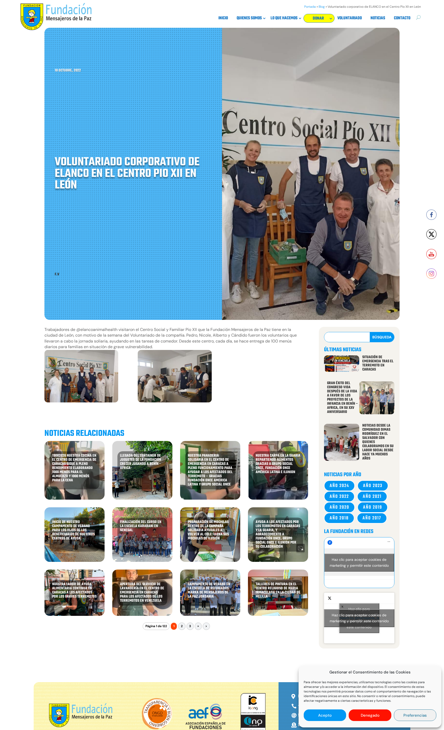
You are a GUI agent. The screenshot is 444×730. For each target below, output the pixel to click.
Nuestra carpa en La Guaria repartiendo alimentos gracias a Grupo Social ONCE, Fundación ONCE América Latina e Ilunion (278, 464)
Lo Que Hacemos (284, 19)
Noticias (378, 19)
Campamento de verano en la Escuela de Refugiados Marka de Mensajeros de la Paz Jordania (209, 590)
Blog (322, 7)
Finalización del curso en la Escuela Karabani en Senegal (140, 526)
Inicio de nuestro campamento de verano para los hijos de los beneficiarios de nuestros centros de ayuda (73, 530)
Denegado (370, 715)
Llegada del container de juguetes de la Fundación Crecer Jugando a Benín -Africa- (140, 462)
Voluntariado (349, 19)
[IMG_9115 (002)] (81, 377)
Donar (317, 19)
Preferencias (415, 715)
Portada (310, 7)
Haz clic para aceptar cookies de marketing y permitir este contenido (359, 562)
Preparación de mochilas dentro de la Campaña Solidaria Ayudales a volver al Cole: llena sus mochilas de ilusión (208, 530)
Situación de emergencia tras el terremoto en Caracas (377, 363)
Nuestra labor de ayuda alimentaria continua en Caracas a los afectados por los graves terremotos (74, 590)
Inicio (223, 19)
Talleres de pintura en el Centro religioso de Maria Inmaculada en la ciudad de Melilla (278, 590)
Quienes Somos (249, 19)
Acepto (325, 715)
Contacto (402, 19)
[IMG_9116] (175, 377)
